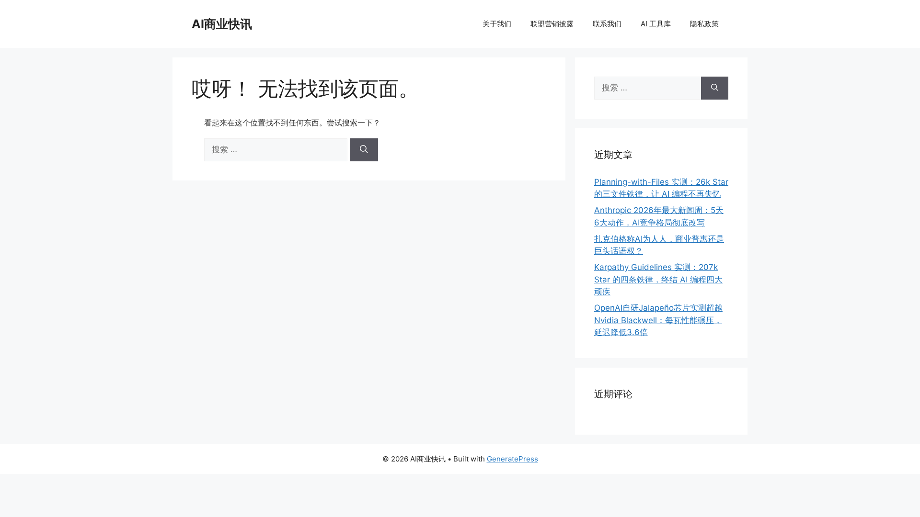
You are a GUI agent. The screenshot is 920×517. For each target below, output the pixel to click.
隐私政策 (704, 23)
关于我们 (497, 23)
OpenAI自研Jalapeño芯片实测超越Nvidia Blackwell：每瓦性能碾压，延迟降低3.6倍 (658, 320)
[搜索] (364, 149)
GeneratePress (512, 458)
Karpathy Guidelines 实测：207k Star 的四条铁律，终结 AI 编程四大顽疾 (658, 279)
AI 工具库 (656, 23)
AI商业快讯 (222, 24)
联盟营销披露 (552, 23)
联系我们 (607, 23)
